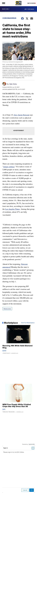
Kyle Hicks (13, 84)
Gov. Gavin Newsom (21, 115)
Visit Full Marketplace (28, 322)
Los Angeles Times (12, 209)
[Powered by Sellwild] (32, 444)
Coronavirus (9, 18)
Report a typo (7, 309)
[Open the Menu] (3, 3)
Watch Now (31, 3)
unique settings (8, 166)
